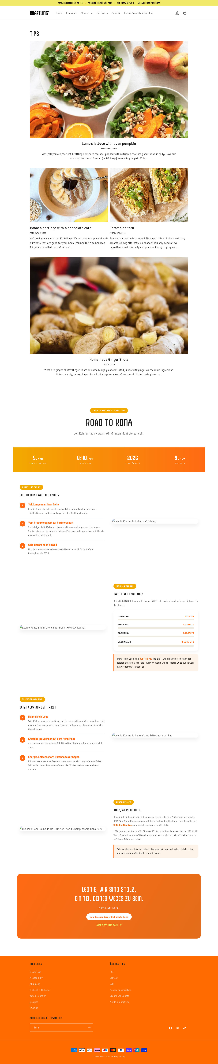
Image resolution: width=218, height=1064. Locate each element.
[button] (86, 13)
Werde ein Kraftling (120, 1001)
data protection (38, 995)
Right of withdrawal (40, 989)
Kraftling (104, 1056)
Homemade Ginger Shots (109, 359)
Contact (114, 977)
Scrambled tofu (122, 227)
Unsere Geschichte (119, 995)
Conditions (35, 971)
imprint (34, 1007)
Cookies (34, 1001)
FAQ (111, 971)
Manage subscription (120, 989)
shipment (35, 983)
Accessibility (37, 977)
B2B (112, 983)
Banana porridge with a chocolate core (60, 227)
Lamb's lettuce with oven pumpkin (109, 143)
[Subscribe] (89, 1027)
